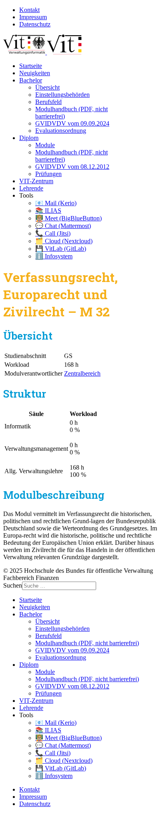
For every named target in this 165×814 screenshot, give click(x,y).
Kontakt (29, 9)
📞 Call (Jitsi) (52, 233)
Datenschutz (34, 24)
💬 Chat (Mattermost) (63, 225)
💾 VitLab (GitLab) (60, 248)
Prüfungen (48, 173)
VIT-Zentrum (36, 181)
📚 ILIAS (48, 210)
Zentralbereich (82, 373)
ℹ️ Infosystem (53, 256)
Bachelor (30, 80)
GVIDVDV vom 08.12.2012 (72, 166)
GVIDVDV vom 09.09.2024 (72, 123)
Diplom (28, 137)
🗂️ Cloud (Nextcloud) (64, 241)
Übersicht (47, 87)
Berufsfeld (48, 101)
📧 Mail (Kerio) (55, 203)
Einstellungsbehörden (62, 94)
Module (45, 145)
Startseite (30, 65)
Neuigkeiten (34, 73)
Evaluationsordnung (60, 130)
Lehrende (31, 188)
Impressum (33, 17)
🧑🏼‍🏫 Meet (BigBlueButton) (68, 218)
